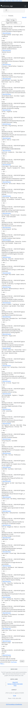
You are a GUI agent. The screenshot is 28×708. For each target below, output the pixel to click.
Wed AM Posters (7, 33)
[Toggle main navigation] (25, 6)
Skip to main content (17, 1)
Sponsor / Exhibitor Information (15, 684)
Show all (24, 17)
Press (15, 685)
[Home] (7, 6)
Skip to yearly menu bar (6, 1)
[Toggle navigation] (6, 10)
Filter (8, 20)
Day (14, 20)
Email (14, 695)
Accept (22, 661)
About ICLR (15, 682)
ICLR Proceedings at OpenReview (14, 704)
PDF (4, 38)
